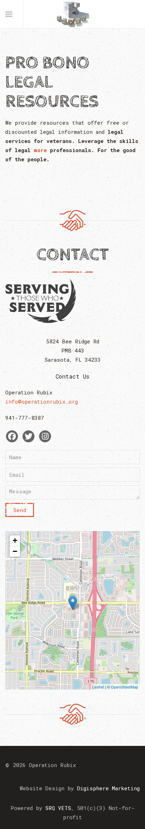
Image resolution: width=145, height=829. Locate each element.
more (40, 150)
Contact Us (73, 376)
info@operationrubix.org (41, 401)
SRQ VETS (58, 807)
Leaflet (98, 687)
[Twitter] (28, 436)
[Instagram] (45, 436)
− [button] (15, 551)
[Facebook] (12, 436)
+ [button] (15, 540)
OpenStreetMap (124, 687)
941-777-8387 (24, 417)
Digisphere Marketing (108, 788)
